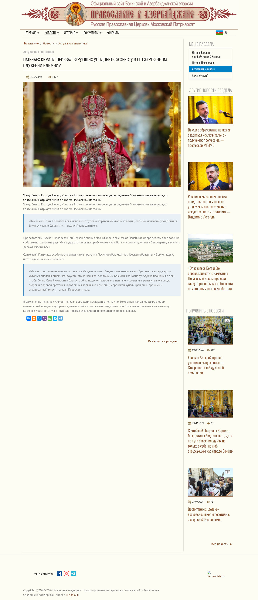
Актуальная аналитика (72, 43)
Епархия (30, 32)
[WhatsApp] (50, 318)
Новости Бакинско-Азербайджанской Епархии (206, 55)
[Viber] (44, 318)
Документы (91, 32)
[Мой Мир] (39, 318)
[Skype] (55, 318)
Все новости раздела (163, 341)
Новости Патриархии (203, 63)
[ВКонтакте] (28, 318)
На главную (31, 43)
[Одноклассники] (34, 318)
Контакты (113, 32)
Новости (50, 32)
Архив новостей (200, 75)
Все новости (219, 544)
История (69, 32)
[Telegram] (60, 318)
